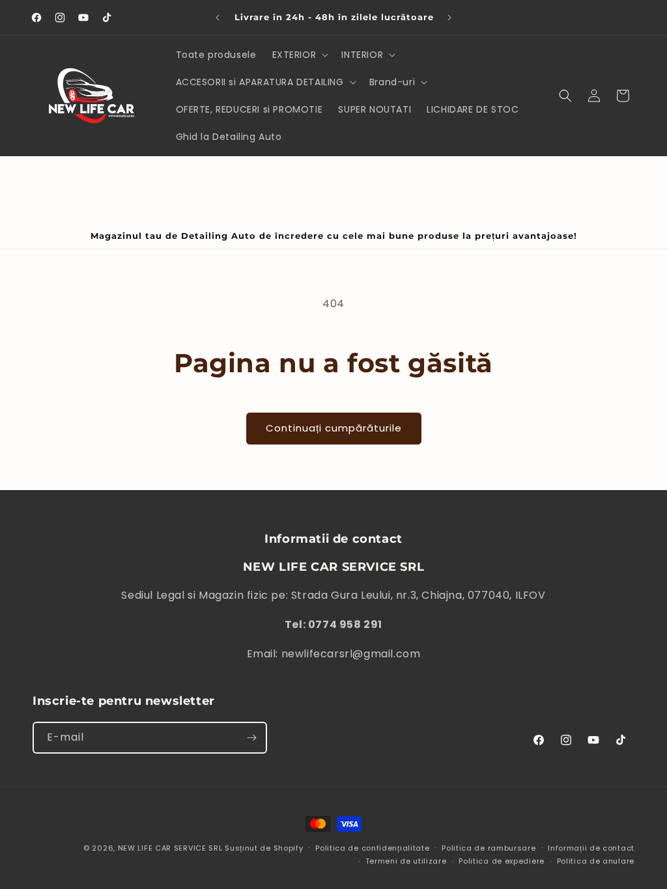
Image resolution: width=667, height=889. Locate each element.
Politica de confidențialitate (372, 848)
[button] (299, 54)
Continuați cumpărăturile (334, 428)
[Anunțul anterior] (217, 17)
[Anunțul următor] (449, 17)
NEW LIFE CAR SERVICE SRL (170, 848)
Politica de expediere (502, 861)
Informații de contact (591, 848)
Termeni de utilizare (406, 861)
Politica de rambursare (488, 848)
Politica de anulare (595, 861)
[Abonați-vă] (251, 738)
